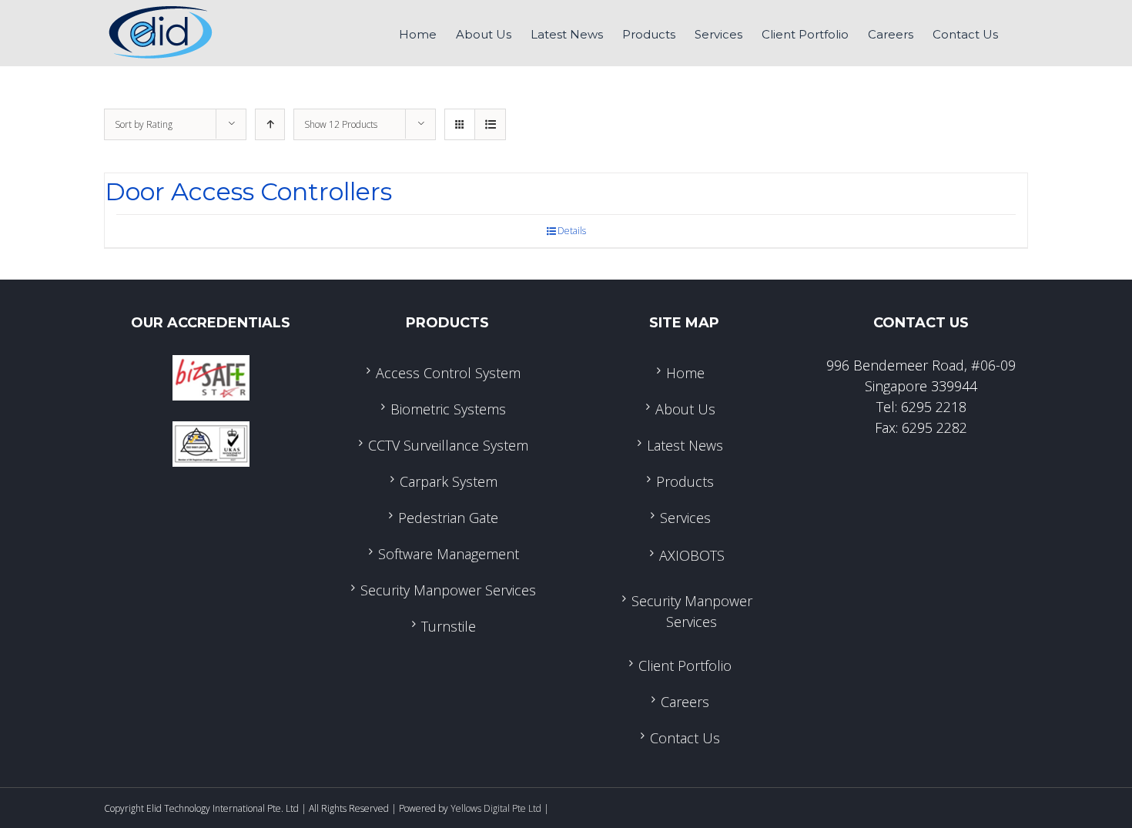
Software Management (448, 554)
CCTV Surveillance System (448, 445)
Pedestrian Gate (448, 517)
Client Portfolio (685, 665)
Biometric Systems (448, 409)
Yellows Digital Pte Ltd (495, 808)
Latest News (685, 445)
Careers (685, 701)
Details (572, 230)
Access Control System (448, 373)
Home (685, 373)
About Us (685, 409)
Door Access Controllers (248, 191)
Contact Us (685, 738)
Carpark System (448, 481)
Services (685, 517)
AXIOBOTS (692, 555)
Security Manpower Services (448, 590)
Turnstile (448, 626)
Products (685, 481)
